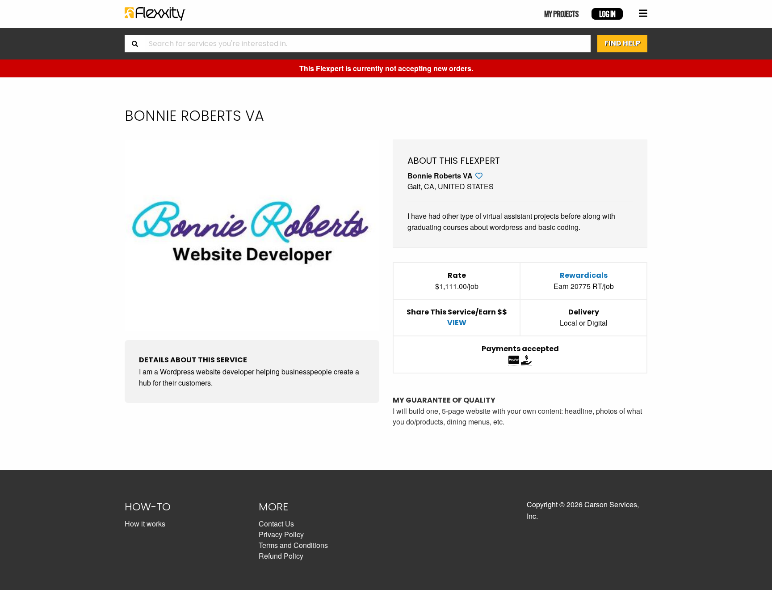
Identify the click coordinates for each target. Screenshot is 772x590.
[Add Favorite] (478, 175)
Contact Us (276, 523)
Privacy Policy (281, 534)
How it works (145, 523)
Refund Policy (281, 556)
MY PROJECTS (561, 13)
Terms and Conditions (293, 545)
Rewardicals (584, 275)
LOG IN (607, 13)
